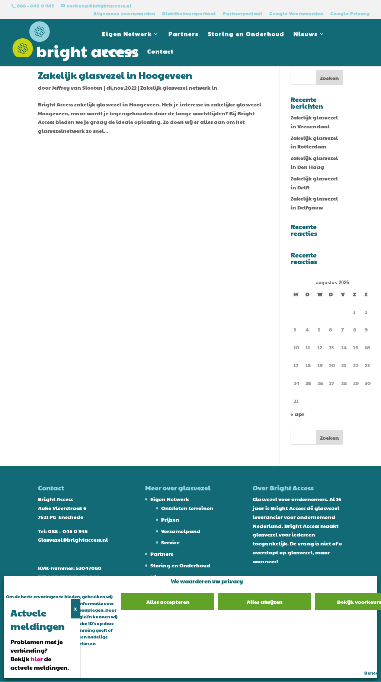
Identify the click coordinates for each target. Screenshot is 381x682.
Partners (184, 34)
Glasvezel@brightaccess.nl (73, 539)
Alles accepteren (168, 601)
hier (37, 658)
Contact (160, 52)
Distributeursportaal (189, 13)
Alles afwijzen (265, 601)
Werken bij (120, 52)
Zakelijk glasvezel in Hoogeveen (115, 74)
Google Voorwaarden (296, 13)
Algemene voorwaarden (124, 13)
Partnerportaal (243, 13)
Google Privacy (350, 13)
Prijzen (170, 519)
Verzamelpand (181, 531)
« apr (297, 413)
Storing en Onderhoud (246, 34)
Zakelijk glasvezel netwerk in (178, 87)
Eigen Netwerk (127, 34)
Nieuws (306, 34)
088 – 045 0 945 (68, 531)
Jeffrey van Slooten (77, 87)
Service (170, 542)
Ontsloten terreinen (187, 508)
